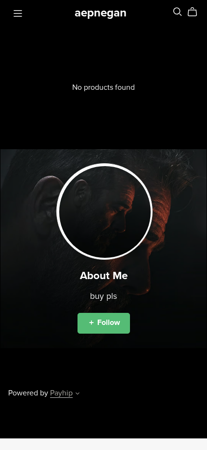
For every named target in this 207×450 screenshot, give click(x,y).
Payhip (61, 393)
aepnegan (101, 13)
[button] (77, 394)
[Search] (177, 11)
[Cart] (196, 12)
